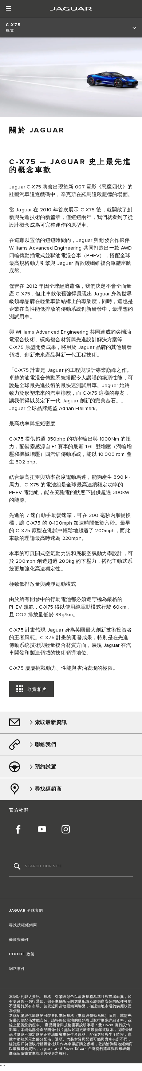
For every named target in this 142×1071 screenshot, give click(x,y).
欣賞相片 (37, 689)
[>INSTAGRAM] (65, 830)
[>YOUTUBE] (42, 830)
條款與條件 (19, 939)
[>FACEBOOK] (18, 830)
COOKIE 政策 (22, 954)
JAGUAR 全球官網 (26, 910)
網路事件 (17, 969)
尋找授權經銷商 (23, 925)
